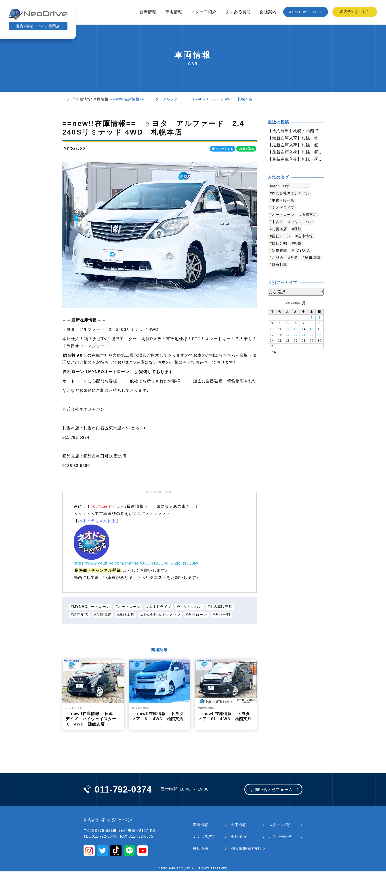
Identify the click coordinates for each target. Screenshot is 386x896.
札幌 (298, 243)
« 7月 (272, 352)
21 (304, 335)
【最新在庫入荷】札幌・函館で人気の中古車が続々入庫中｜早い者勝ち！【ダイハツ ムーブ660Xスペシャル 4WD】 (296, 145)
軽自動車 (279, 265)
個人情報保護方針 (246, 848)
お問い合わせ (280, 837)
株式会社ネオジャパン (161, 615)
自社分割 (222, 615)
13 (296, 329)
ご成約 (277, 257)
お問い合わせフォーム (272, 789)
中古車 (277, 222)
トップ (68, 99)
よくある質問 (238, 12)
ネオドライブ (160, 607)
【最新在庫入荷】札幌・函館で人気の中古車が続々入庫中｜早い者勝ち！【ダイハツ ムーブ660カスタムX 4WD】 (296, 152)
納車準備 (312, 257)
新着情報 (147, 12)
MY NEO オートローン (305, 12)
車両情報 (173, 12)
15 (312, 329)
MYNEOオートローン (91, 607)
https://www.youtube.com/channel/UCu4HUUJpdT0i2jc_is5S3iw (136, 563)
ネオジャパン (108, 819)
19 (288, 335)
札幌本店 (126, 615)
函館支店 (80, 615)
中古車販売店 (221, 607)
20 (296, 335)
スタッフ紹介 (203, 12)
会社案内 (268, 12)
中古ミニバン (190, 607)
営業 (294, 257)
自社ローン (197, 615)
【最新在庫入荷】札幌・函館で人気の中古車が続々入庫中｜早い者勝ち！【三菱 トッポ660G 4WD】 (296, 138)
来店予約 (200, 848)
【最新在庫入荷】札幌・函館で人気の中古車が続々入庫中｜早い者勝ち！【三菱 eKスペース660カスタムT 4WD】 (296, 159)
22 (312, 335)
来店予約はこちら (355, 12)
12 (288, 329)
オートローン (129, 607)
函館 (298, 229)
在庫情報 (103, 615)
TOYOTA (302, 250)
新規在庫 (279, 250)
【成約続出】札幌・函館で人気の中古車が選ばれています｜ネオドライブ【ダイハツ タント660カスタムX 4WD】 (296, 131)
